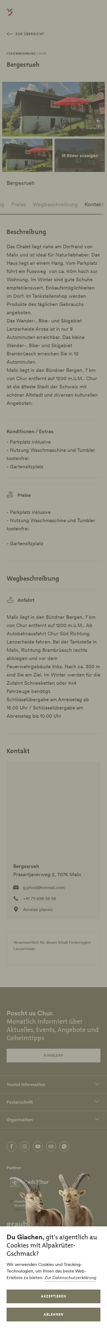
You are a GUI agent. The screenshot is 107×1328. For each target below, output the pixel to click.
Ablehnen (53, 1314)
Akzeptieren (53, 1296)
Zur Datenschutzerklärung (70, 1277)
